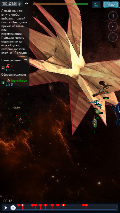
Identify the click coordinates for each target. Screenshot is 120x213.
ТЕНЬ (9, 70)
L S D (9, 84)
